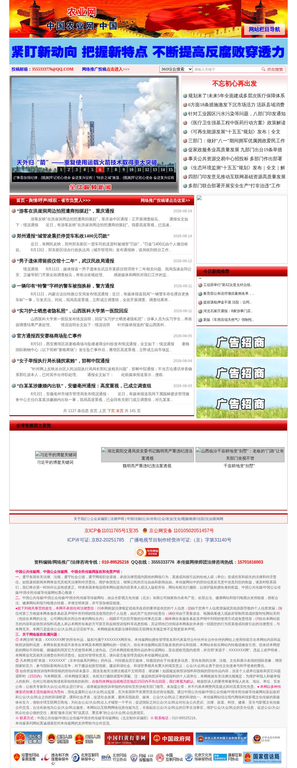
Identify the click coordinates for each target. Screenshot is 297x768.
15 (171, 170)
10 (131, 170)
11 (139, 170)
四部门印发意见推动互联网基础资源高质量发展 (237, 176)
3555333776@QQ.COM (52, 69)
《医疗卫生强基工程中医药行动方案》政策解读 (237, 122)
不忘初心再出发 (234, 83)
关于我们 (81, 519)
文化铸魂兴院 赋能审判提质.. (225, 313)
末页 (120, 411)
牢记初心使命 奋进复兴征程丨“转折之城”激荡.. (62, 178)
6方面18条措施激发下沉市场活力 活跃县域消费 (236, 104)
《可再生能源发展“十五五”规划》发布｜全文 (234, 131)
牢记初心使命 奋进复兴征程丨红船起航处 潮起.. (145, 178)
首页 (20, 200)
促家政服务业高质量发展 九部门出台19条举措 (235, 149)
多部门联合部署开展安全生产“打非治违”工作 (234, 185)
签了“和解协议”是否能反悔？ (225, 322)
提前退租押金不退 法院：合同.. (227, 287)
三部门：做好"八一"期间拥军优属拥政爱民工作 (236, 140)
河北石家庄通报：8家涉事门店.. (227, 296)
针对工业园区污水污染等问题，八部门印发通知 (237, 113)
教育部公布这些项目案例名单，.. (228, 278)
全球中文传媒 (57, 17)
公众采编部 (99, 519)
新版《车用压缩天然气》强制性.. (228, 305)
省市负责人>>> (75, 200)
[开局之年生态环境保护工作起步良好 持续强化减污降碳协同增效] (148, 57)
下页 (111, 411)
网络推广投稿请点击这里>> (165, 200)
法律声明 (117, 519)
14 (163, 170)
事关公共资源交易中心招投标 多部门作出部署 (235, 158)
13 (155, 170)
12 (147, 170)
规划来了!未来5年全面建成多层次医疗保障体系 (236, 95)
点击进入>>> (118, 69)
